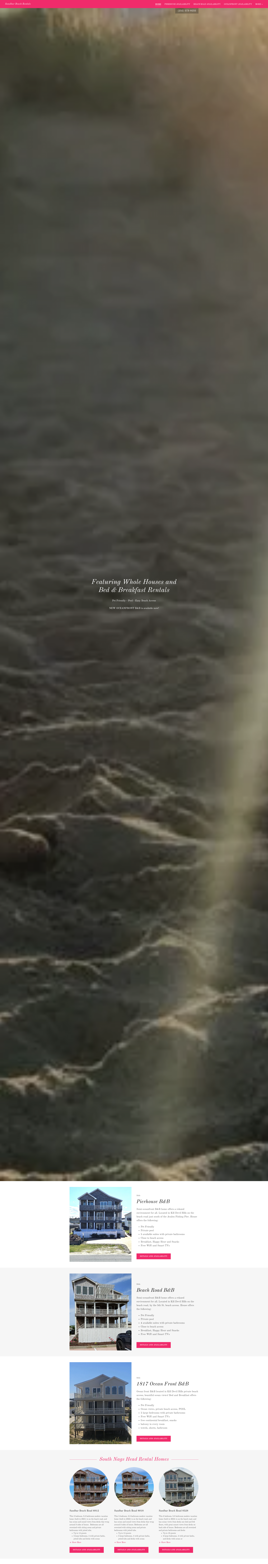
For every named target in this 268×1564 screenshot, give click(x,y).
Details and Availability (153, 1256)
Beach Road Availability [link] (207, 4)
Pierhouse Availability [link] (177, 4)
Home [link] (158, 4)
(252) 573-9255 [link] (187, 11)
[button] (259, 4)
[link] (18, 4)
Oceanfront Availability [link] (238, 4)
